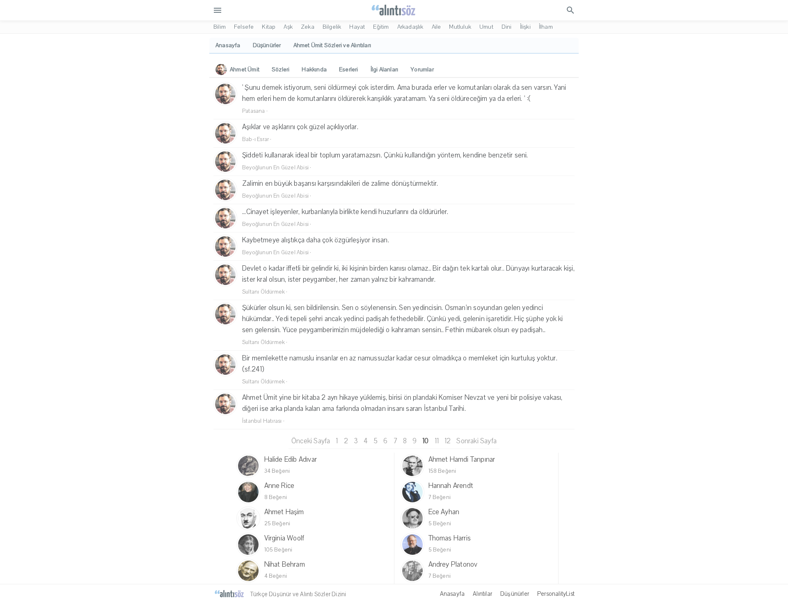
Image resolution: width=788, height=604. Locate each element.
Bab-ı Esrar (255, 139)
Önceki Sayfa (310, 441)
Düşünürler (514, 594)
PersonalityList (556, 594)
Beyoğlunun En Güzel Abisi (275, 167)
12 (447, 441)
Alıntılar (482, 594)
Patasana (253, 111)
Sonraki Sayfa (476, 441)
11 (437, 441)
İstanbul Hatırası (262, 421)
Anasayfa (452, 594)
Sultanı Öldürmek (263, 292)
